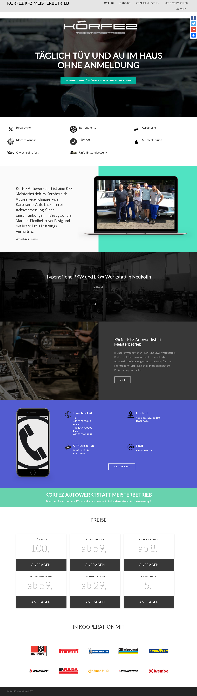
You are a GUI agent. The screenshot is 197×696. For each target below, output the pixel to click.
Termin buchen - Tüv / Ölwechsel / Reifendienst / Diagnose (98, 80)
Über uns (109, 3)
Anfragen (41, 565)
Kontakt (181, 9)
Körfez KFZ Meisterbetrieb (38, 3)
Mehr (122, 380)
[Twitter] (193, 24)
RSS (31, 691)
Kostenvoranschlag (176, 3)
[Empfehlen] (193, 35)
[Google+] (193, 29)
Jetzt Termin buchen (147, 3)
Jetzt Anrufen (122, 466)
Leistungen (125, 3)
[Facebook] (193, 18)
